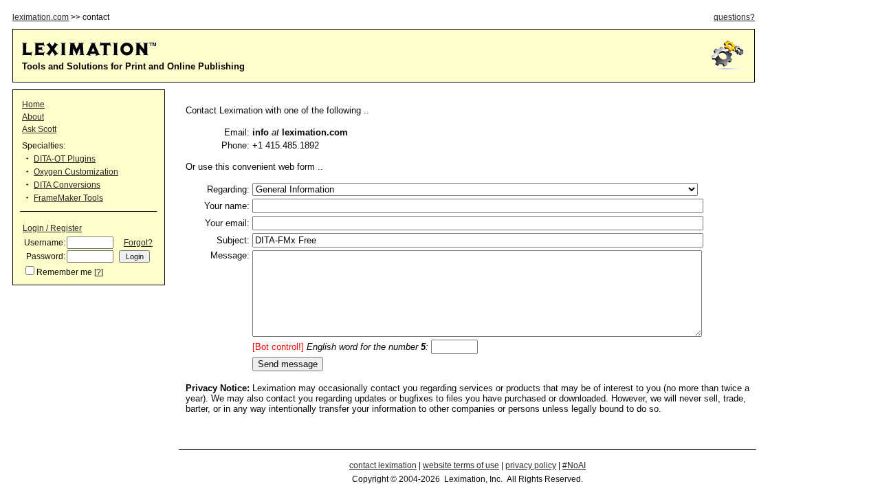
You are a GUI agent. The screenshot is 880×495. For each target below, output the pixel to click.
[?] (98, 272)
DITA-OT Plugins (65, 159)
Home (33, 104)
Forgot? (138, 243)
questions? (734, 17)
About (33, 117)
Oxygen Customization (76, 172)
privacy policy (530, 465)
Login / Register (52, 228)
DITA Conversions (67, 185)
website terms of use (461, 465)
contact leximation (383, 465)
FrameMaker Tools (68, 198)
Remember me (64, 272)
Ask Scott (39, 129)
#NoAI (574, 465)
